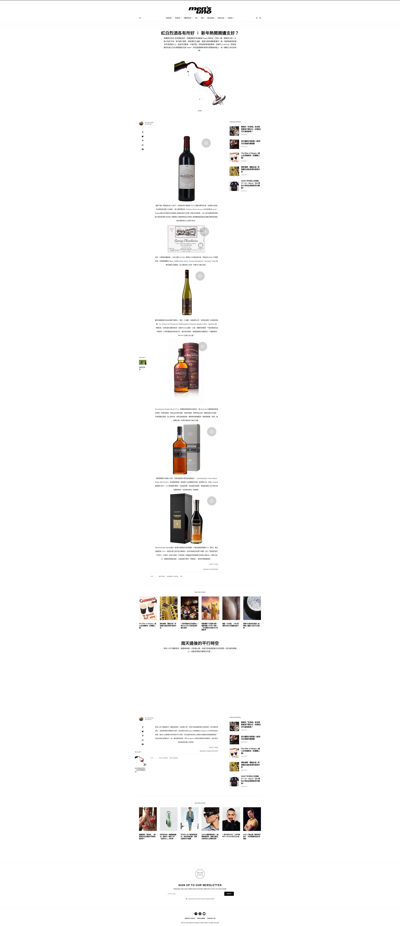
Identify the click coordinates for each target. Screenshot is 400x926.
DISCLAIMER (201, 918)
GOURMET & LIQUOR (172, 576)
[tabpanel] (200, 79)
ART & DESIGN (174, 757)
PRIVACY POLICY (190, 918)
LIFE (181, 576)
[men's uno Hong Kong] (200, 10)
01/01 (200, 111)
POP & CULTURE (163, 757)
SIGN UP (229, 893)
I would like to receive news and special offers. (201, 898)
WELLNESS (162, 576)
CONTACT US (211, 918)
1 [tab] (202, 99)
